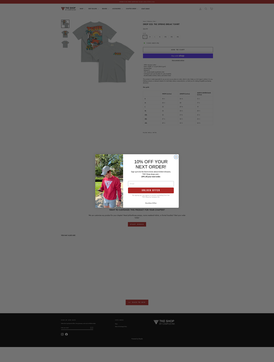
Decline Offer (151, 203)
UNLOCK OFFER (151, 190)
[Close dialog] (176, 157)
